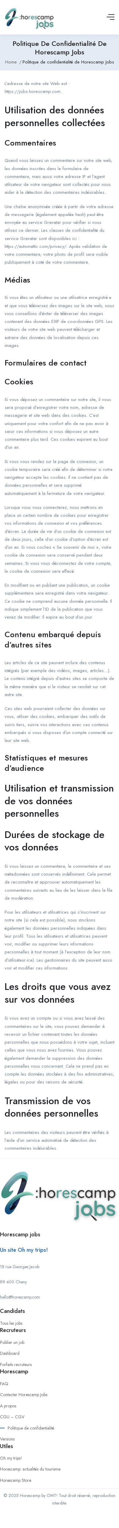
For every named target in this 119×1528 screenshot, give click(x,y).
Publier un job (12, 1342)
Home (11, 62)
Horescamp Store (15, 1480)
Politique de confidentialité (31, 1428)
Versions (7, 1439)
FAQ (4, 1384)
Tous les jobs (11, 1323)
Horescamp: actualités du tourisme (30, 1469)
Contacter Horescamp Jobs (23, 1395)
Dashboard (10, 1353)
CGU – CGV (12, 1417)
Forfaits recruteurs (16, 1364)
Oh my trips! (11, 1458)
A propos (8, 1406)
